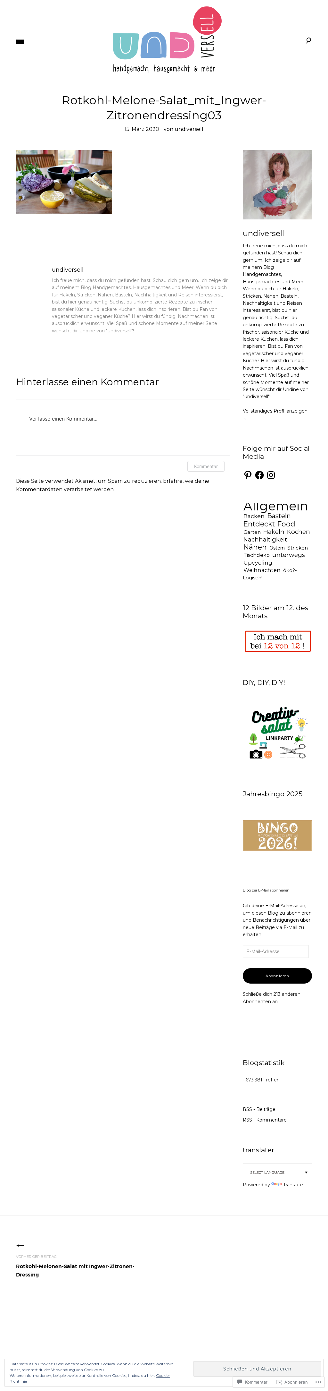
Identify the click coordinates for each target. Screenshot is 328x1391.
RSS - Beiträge (259, 1109)
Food (286, 524)
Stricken (297, 548)
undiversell (189, 129)
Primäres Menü (20, 41)
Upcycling (257, 562)
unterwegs (288, 555)
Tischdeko (256, 555)
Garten (252, 532)
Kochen (298, 531)
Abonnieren (277, 976)
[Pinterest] (248, 475)
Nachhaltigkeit (265, 539)
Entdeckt (259, 524)
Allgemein (275, 506)
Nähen (255, 547)
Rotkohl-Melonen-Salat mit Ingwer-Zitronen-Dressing (75, 1266)
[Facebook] (259, 475)
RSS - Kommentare (265, 1120)
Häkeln (273, 531)
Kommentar (206, 466)
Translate (293, 1185)
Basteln (279, 516)
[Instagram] (271, 475)
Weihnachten (262, 570)
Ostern (277, 548)
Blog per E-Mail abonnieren (266, 890)
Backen (254, 516)
